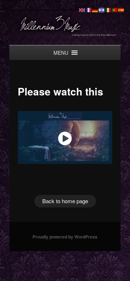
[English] (82, 9)
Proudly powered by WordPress (65, 235)
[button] (60, 52)
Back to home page (65, 200)
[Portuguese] (115, 9)
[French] (89, 9)
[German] (95, 9)
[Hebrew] (102, 9)
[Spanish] (121, 9)
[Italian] (108, 9)
